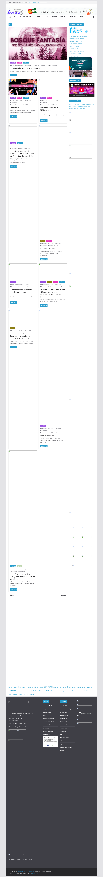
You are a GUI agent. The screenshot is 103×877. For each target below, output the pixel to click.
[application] (81, 90)
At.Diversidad (78, 104)
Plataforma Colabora (64, 737)
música (77, 691)
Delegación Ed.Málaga (64, 728)
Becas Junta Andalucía (47, 705)
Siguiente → (64, 595)
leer (55, 286)
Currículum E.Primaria (64, 721)
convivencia (13, 104)
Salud (75, 108)
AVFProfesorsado (63, 712)
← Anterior (11, 595)
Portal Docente (63, 740)
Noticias (19, 566)
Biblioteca (43, 240)
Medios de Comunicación (85, 106)
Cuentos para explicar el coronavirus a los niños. (20, 337)
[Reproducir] (71, 95)
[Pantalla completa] (92, 95)
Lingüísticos (25, 62)
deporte (64, 687)
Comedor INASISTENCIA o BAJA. (77, 41)
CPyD (60, 687)
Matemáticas (72, 691)
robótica (10, 694)
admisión (14, 687)
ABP (9, 687)
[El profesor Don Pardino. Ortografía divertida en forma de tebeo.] (23, 507)
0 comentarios (36, 65)
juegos (24, 286)
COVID (77, 106)
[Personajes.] (23, 87)
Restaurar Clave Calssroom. (76, 43)
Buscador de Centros (64, 715)
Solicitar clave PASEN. (74, 48)
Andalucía (29, 687)
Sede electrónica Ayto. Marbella (66, 747)
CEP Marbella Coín (63, 718)
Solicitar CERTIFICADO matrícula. (77, 51)
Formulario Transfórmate (48, 731)
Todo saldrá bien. (47, 435)
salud (13, 694)
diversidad (70, 687)
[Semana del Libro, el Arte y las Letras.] (38, 43)
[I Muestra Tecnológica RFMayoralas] (53, 87)
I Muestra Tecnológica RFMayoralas (49, 108)
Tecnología (54, 65)
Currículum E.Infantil (64, 725)
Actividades (13, 62)
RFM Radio (82, 17)
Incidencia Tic (63, 731)
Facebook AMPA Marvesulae (48, 718)
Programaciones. (63, 744)
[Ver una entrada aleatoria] (92, 17)
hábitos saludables (35, 691)
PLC (51, 65)
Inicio (15, 17)
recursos (90, 691)
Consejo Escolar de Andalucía (49, 709)
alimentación (21, 687)
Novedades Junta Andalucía (48, 721)
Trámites (54, 17)
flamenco (18, 691)
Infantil (44, 691)
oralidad (47, 65)
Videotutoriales (82, 108)
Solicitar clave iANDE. (74, 46)
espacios (89, 687)
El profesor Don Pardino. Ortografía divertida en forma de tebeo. (22, 576)
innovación (43, 104)
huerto (26, 691)
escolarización (81, 687)
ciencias (20, 286)
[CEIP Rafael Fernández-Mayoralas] (51, 8)
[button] (32, 17)
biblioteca (21, 148)
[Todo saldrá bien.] (53, 366)
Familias (49, 432)
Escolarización (72, 106)
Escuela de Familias (47, 712)
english (75, 687)
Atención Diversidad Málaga (65, 709)
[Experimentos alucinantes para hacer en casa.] (23, 271)
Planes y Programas (25, 17)
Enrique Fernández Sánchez (17, 65)
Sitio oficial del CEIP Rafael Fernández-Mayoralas (21, 713)
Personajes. (15, 107)
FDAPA (44, 715)
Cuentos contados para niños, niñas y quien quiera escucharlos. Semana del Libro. (52, 293)
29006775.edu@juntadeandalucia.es (18, 723)
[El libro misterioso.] (53, 181)
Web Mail (62, 750)
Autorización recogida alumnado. (77, 38)
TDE (54, 104)
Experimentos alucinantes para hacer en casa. (21, 290)
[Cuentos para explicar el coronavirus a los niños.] (23, 318)
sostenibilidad (18, 694)
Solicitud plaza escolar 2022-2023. (77, 53)
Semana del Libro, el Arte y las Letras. (25, 68)
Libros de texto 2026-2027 (33, 2)
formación (22, 691)
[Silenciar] (90, 95)
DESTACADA (19, 62)
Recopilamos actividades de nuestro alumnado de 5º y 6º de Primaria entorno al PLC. (22, 153)
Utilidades (73, 17)
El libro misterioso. (48, 248)
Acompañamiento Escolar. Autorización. (78, 36)
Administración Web (64, 705)
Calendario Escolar (90, 104)
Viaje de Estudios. (46, 734)
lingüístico (43, 65)
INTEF (61, 734)
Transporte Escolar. (74, 56)
